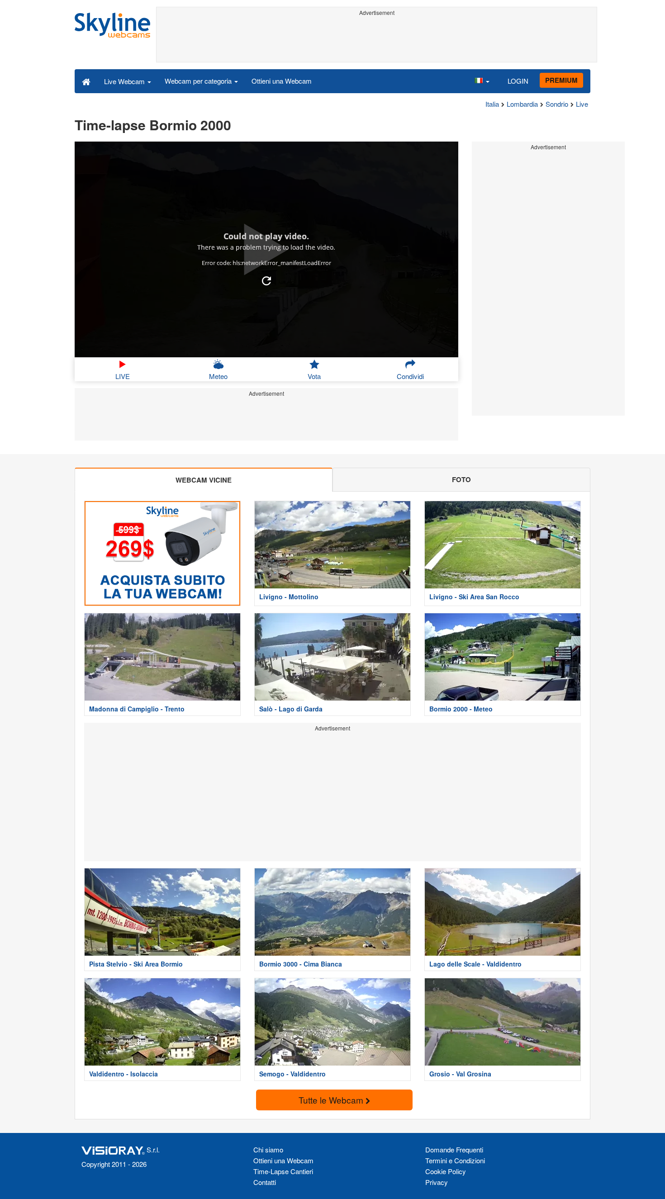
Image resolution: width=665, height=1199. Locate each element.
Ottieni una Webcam (282, 80)
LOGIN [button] (518, 80)
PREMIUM (561, 80)
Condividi (410, 376)
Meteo (218, 376)
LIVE (122, 376)
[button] (481, 81)
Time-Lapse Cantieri (283, 1171)
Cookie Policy (445, 1171)
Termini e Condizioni (455, 1160)
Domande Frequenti (454, 1149)
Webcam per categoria (199, 80)
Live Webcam (125, 81)
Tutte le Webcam (332, 1100)
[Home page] (86, 81)
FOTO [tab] (461, 479)
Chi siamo (268, 1149)
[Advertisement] (377, 39)
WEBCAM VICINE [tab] (204, 480)
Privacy (436, 1182)
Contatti (264, 1182)
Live (582, 104)
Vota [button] (314, 376)
